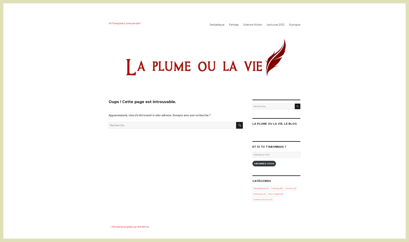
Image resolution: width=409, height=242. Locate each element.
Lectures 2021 (276, 24)
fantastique (217, 24)
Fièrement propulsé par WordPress (130, 227)
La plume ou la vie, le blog (274, 123)
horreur (291, 188)
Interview (260, 194)
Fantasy (234, 24)
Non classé (276, 194)
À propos (294, 24)
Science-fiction (252, 24)
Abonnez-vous (264, 163)
